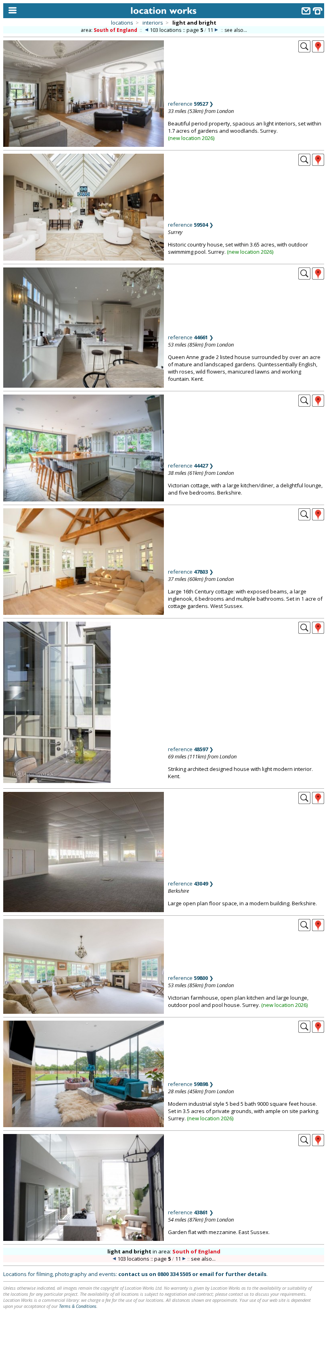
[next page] (216, 30)
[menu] (10, 11)
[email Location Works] (306, 12)
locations (122, 22)
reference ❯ (191, 103)
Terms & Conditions (77, 1306)
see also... (235, 30)
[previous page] (147, 30)
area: (109, 30)
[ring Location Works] (317, 12)
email (206, 1274)
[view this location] (304, 50)
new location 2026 (191, 138)
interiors (152, 22)
